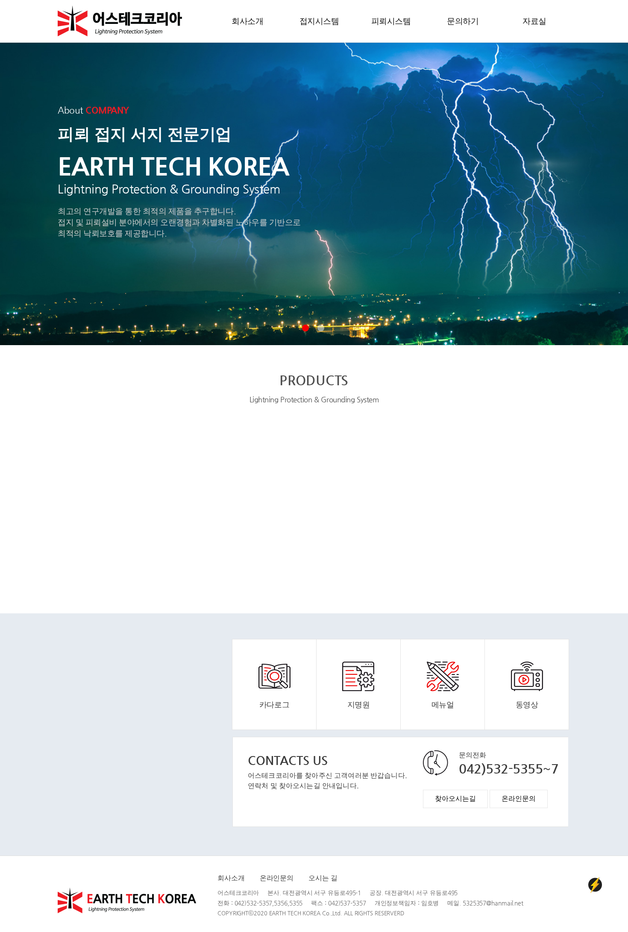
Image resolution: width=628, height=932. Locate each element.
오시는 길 (322, 878)
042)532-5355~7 (508, 768)
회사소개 (231, 878)
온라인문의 (277, 878)
